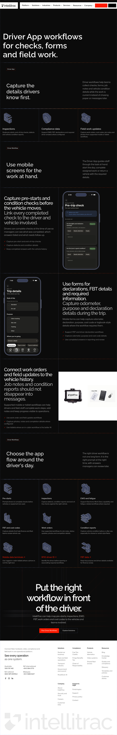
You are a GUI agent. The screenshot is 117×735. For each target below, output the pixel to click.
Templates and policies (107, 672)
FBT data (85, 557)
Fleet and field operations (63, 659)
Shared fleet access (91, 663)
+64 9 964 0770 (28, 668)
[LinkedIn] (12, 678)
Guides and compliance (106, 663)
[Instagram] (9, 678)
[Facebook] (6, 678)
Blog (103, 652)
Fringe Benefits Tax (77, 659)
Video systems (92, 658)
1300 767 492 (9, 668)
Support (75, 693)
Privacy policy (77, 697)
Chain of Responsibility (77, 664)
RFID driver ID (48, 557)
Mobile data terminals (13, 557)
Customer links (61, 704)
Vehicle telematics (91, 653)
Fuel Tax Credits (75, 653)
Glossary (105, 667)
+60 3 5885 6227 (29, 674)
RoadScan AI (62, 675)
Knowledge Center (106, 657)
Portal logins (76, 689)
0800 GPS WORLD (11, 674)
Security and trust (62, 694)
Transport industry (61, 664)
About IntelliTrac (61, 689)
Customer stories (105, 677)
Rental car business (61, 653)
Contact (75, 700)
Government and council (62, 670)
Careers (60, 699)
